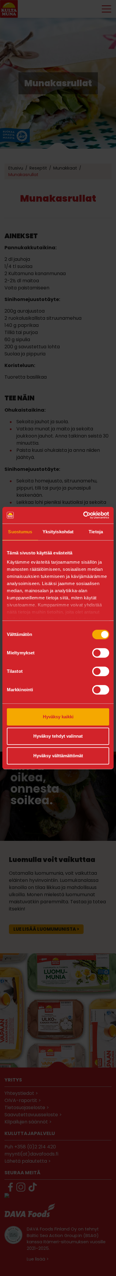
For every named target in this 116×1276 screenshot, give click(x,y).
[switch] (100, 653)
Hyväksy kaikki (58, 716)
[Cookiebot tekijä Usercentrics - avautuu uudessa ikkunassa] (83, 515)
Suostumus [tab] (20, 531)
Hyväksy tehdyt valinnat (58, 736)
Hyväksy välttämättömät (58, 755)
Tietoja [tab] (96, 531)
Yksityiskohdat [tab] (58, 531)
